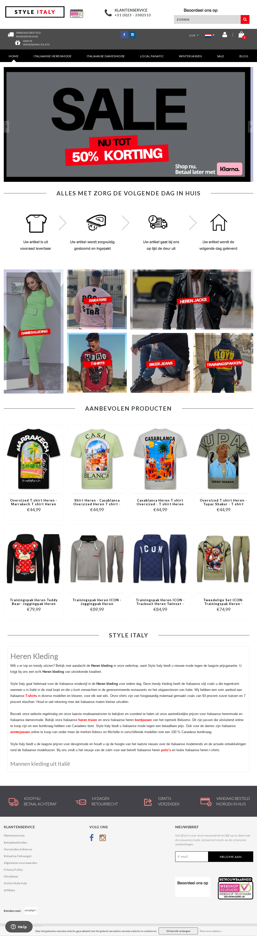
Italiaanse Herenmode (53, 56)
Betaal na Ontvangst (18, 856)
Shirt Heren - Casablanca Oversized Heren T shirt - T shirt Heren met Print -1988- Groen (96, 503)
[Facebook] (91, 838)
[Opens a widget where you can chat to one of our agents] (19, 927)
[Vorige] (6, 127)
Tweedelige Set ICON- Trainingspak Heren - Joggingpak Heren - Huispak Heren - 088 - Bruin (223, 602)
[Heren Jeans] (128, 124)
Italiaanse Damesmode (106, 56)
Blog (243, 56)
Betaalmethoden (15, 842)
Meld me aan (231, 857)
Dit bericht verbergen (178, 931)
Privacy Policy (13, 869)
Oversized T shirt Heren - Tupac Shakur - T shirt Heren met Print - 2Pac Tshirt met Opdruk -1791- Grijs (223, 503)
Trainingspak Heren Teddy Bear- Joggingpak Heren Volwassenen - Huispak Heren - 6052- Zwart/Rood (34, 602)
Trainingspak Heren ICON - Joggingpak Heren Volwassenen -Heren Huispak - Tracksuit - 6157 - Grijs (97, 602)
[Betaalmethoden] (31, 911)
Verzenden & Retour (18, 849)
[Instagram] (102, 838)
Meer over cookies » (211, 931)
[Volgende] (250, 127)
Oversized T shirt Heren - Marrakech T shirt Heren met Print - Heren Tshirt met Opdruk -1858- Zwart (33, 503)
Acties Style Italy (15, 883)
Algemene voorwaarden (20, 863)
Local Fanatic (152, 56)
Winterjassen (190, 56)
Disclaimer (11, 876)
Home (14, 56)
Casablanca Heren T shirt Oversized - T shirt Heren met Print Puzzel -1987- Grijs (160, 503)
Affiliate (9, 890)
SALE (220, 56)
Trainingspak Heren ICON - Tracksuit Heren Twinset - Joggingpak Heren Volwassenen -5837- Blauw (160, 602)
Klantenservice (14, 835)
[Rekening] (224, 35)
